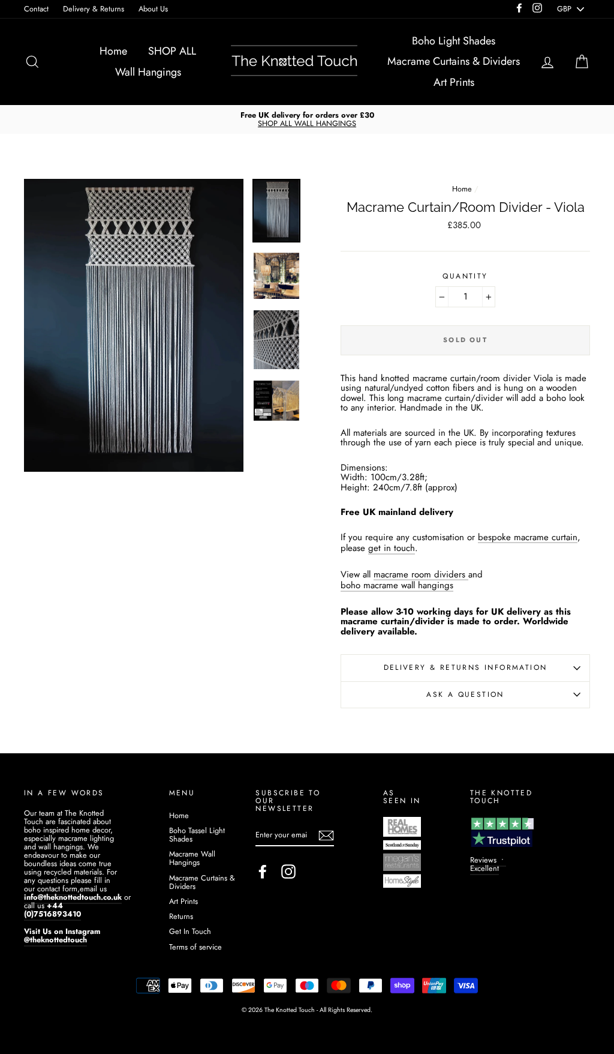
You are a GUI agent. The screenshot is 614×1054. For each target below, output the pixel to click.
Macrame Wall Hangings (192, 858)
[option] (307, 119)
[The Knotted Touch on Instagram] (288, 871)
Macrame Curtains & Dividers (453, 61)
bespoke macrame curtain (527, 538)
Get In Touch (190, 931)
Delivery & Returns (93, 8)
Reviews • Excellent (488, 864)
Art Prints (454, 82)
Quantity (465, 276)
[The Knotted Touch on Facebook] (262, 871)
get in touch (391, 549)
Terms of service (195, 947)
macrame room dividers (419, 575)
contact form (57, 888)
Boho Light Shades (453, 41)
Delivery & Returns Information (465, 667)
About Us (153, 8)
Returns (181, 916)
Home (113, 51)
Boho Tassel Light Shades (197, 835)
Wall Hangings (148, 72)
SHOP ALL (172, 51)
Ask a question (465, 694)
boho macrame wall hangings (397, 586)
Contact (36, 8)
